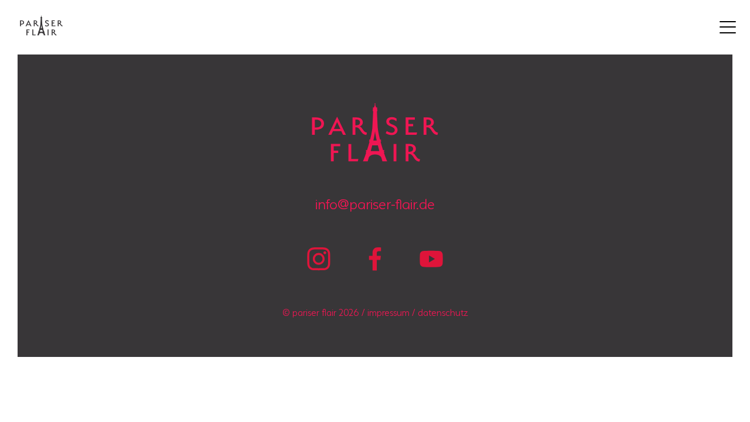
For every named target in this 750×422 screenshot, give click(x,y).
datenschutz (443, 311)
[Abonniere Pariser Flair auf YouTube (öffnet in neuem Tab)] (431, 259)
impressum (388, 311)
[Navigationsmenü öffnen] (728, 27)
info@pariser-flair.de (375, 202)
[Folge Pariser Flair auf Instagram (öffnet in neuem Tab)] (318, 259)
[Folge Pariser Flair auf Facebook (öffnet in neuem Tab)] (375, 259)
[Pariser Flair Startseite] (41, 25)
